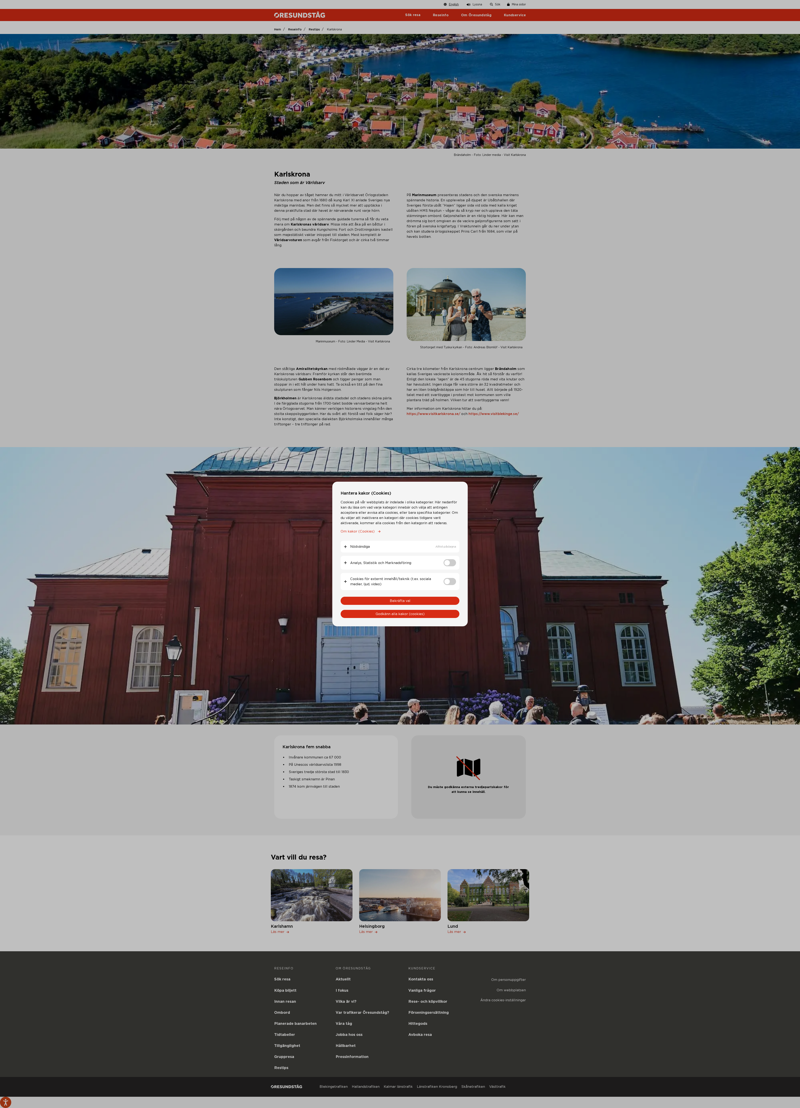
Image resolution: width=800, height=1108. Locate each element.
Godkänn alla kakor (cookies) (400, 614)
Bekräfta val (400, 601)
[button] (400, 547)
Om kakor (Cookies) (358, 531)
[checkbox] (450, 562)
